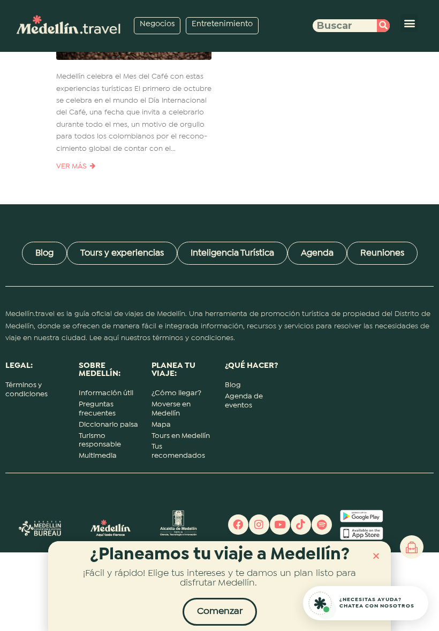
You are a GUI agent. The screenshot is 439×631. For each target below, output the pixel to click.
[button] (376, 556)
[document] (219, 315)
